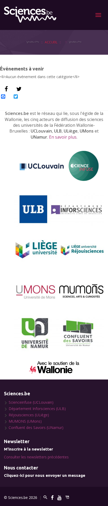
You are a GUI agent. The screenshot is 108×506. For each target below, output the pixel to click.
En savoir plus (63, 137)
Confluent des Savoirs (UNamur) (36, 427)
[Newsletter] (67, 497)
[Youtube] (59, 497)
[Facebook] (52, 497)
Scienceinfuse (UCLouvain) (31, 402)
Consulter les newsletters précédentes (36, 456)
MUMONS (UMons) (25, 421)
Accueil (51, 42)
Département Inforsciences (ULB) (37, 408)
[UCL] (59, 166)
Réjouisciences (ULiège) (29, 414)
